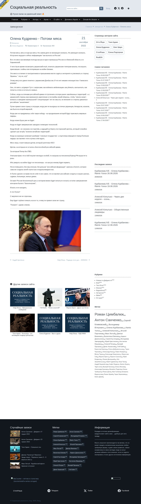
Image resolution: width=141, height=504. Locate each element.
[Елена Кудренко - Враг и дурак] (50, 323)
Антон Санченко (108, 320)
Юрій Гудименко (111, 361)
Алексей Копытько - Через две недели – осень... (113, 98)
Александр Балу (108, 351)
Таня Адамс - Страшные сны (31, 447)
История (100, 298)
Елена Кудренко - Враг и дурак (50, 333)
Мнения (100, 288)
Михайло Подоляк (115, 369)
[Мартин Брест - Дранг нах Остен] (77, 297)
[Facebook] (123, 8)
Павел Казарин (120, 351)
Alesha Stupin (124, 364)
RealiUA (99, 57)
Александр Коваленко (112, 354)
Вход (108, 8)
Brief (99, 283)
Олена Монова (120, 367)
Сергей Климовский (60, 436)
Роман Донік (107, 371)
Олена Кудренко (17, 46)
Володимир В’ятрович (79, 436)
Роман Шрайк (108, 374)
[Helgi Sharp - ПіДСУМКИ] (77, 323)
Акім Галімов (116, 371)
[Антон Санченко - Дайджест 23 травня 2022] (15, 441)
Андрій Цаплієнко (18, 260)
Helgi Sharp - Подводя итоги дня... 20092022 (72, 260)
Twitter (90, 491)
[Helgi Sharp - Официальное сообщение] (22, 297)
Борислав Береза (100, 349)
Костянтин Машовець (76, 461)
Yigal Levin (98, 367)
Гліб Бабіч (120, 346)
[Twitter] (119, 8)
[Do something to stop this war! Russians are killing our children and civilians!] (4, 4)
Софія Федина (114, 364)
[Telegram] (116, 8)
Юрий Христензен (111, 341)
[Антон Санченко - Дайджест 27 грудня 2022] (15, 434)
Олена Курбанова (114, 328)
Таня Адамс (113, 42)
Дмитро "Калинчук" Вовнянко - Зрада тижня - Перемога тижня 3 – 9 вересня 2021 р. (33, 457)
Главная (89, 26)
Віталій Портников (76, 444)
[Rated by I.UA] (115, 479)
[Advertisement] (113, 142)
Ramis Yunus (75, 440)
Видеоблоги (101, 290)
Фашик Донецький (109, 359)
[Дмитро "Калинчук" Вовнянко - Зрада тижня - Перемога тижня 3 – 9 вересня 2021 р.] (15, 457)
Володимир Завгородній (78, 457)
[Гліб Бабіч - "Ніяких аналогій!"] (50, 297)
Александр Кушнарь (101, 369)
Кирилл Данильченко (77, 452)
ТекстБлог (101, 285)
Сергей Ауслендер (112, 339)
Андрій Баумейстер (101, 364)
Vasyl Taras (122, 361)
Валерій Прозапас (74, 465)
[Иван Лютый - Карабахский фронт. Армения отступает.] (15, 465)
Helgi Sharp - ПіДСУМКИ (77, 333)
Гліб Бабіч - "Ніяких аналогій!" (50, 308)
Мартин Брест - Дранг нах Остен (77, 308)
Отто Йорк (100, 42)
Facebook (125, 491)
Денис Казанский (109, 346)
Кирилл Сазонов (115, 356)
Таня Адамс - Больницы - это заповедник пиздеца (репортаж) (22, 334)
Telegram (54, 491)
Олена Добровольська (115, 349)
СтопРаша (100, 52)
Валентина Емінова (111, 336)
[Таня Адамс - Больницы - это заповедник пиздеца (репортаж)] (22, 323)
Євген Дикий (99, 377)
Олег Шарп (117, 47)
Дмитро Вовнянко (72, 448)
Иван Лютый (110, 334)
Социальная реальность (33, 7)
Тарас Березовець (120, 374)
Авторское (99, 26)
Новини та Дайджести (105, 280)
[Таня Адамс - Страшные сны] (15, 449)
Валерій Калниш (108, 367)
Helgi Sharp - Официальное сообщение (22, 308)
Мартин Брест (103, 356)
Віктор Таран (99, 354)
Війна (99, 295)
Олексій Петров (109, 344)
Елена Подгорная (115, 52)
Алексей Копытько (110, 331)
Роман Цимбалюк (109, 314)
